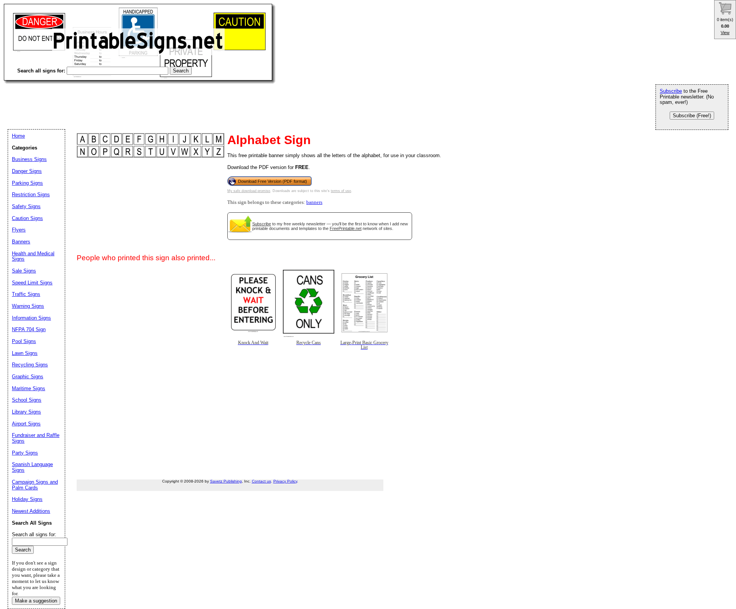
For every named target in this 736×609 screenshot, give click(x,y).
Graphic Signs (27, 376)
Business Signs (29, 159)
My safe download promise (248, 191)
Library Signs (26, 412)
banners (314, 202)
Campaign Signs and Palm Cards (35, 485)
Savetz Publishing (226, 481)
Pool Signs (24, 341)
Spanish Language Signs (32, 467)
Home (18, 136)
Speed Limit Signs (32, 283)
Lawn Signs (25, 353)
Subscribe (261, 224)
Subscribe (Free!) (692, 115)
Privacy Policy (285, 481)
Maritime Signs (28, 388)
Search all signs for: (34, 534)
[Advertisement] (143, 99)
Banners (21, 242)
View (725, 32)
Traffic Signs (26, 294)
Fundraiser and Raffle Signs (35, 438)
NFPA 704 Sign (29, 329)
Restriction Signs (31, 194)
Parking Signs (27, 183)
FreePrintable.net (345, 228)
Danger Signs (27, 171)
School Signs (26, 400)
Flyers (19, 230)
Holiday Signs (27, 499)
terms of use (341, 191)
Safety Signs (26, 206)
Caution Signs (27, 218)
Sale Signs (24, 271)
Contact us (261, 481)
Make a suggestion (36, 601)
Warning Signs (28, 306)
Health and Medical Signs (33, 256)
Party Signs (25, 453)
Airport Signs (26, 424)
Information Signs (31, 318)
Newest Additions (31, 511)
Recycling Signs (30, 365)
